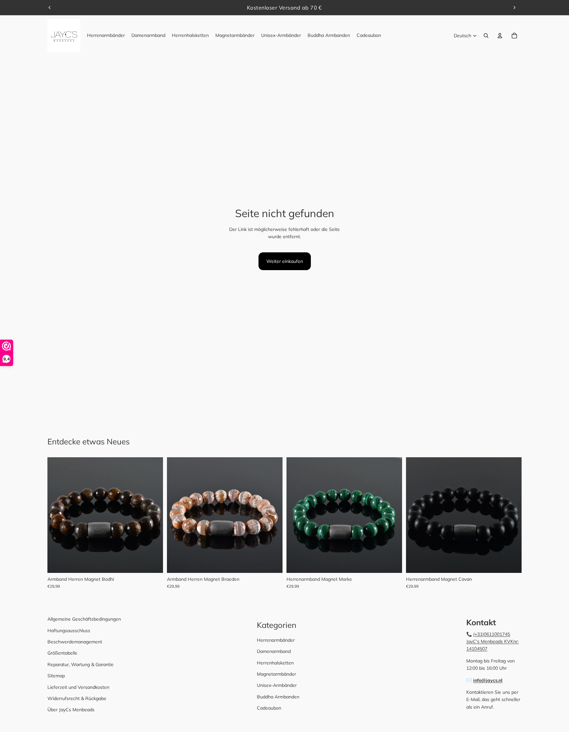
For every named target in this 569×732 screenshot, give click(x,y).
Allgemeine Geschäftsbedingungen (84, 619)
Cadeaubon (269, 708)
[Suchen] (486, 35)
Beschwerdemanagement (74, 642)
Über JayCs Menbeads (71, 710)
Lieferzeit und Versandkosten (78, 687)
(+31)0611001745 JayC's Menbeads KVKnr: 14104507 (492, 641)
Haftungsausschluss (68, 630)
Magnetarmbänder (276, 674)
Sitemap (56, 676)
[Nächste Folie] (514, 7)
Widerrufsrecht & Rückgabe (76, 698)
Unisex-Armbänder (277, 685)
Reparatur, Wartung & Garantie (80, 664)
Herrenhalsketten (275, 663)
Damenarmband (274, 651)
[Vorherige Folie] (49, 7)
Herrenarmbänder (276, 640)
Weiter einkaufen (284, 261)
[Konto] (500, 35)
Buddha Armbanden (278, 697)
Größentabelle (62, 653)
